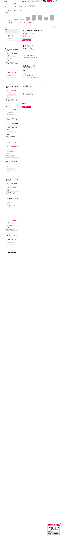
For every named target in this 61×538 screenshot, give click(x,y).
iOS (29, 36)
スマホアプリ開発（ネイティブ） (11, 95)
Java (14, 205)
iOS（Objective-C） (9, 38)
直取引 (50, 27)
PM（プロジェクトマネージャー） (11, 187)
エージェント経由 (45, 27)
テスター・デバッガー (10, 58)
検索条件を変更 (14, 27)
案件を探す (24, 1)
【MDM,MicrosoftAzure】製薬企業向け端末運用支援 (33, 30)
